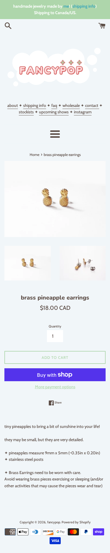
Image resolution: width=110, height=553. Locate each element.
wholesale (71, 105)
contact (92, 105)
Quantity (55, 326)
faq (54, 105)
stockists (26, 112)
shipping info (83, 6)
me (66, 6)
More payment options (55, 386)
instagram (83, 112)
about (12, 105)
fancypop (53, 522)
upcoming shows (54, 112)
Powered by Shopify (76, 522)
